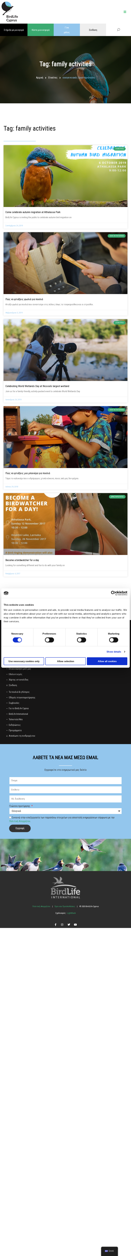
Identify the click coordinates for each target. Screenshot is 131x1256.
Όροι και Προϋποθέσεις (65, 906)
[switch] (49, 640)
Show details (114, 651)
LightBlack (71, 913)
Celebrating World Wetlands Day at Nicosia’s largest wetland (37, 386)
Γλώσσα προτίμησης (20, 806)
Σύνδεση (93, 30)
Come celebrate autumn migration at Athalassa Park (32, 212)
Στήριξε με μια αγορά (14, 30)
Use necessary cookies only (23, 661)
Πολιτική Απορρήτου (19, 821)
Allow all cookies (107, 661)
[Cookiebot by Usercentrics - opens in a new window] (113, 593)
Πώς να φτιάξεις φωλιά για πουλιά (24, 299)
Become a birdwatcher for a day (22, 560)
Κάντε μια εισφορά (41, 30)
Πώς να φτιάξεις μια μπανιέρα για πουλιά (27, 473)
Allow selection (65, 661)
